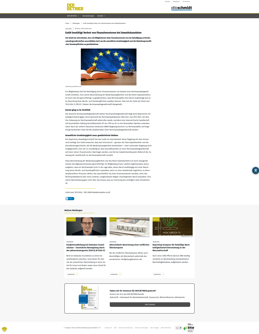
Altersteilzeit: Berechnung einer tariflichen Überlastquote (129, 246)
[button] (4, 329)
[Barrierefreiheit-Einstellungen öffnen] (255, 170)
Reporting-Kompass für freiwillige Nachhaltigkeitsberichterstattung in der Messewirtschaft (173, 246)
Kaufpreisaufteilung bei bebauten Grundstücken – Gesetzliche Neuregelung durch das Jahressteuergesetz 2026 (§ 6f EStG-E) (86, 246)
